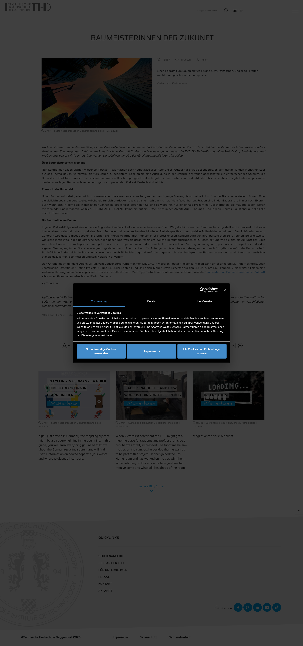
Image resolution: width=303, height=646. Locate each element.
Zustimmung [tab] (99, 301)
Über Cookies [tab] (204, 301)
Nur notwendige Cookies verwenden (101, 351)
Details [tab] (151, 301)
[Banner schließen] (225, 290)
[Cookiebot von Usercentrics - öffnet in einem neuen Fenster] (202, 290)
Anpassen (149, 351)
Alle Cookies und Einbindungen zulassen (202, 351)
